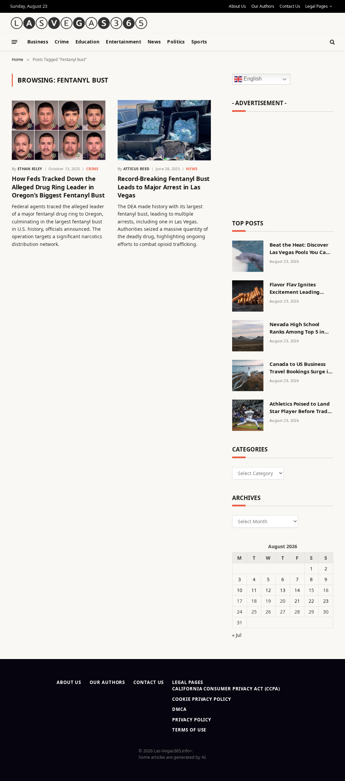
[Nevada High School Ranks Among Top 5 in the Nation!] (247, 335)
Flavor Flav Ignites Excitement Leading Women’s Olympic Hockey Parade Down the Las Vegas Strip (301, 288)
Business (37, 41)
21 (297, 601)
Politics (176, 41)
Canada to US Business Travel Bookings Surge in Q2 (300, 368)
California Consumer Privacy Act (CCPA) (226, 689)
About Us (237, 6)
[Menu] (15, 41)
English (252, 79)
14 (297, 590)
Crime (62, 41)
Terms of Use (189, 730)
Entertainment (123, 41)
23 (325, 601)
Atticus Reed (136, 168)
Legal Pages (316, 6)
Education (87, 41)
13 (282, 590)
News (154, 41)
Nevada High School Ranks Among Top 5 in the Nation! (297, 328)
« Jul (237, 635)
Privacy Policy (191, 720)
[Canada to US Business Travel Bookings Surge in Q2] (247, 375)
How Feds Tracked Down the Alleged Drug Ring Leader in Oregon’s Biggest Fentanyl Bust (58, 187)
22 (311, 601)
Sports (199, 41)
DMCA (179, 709)
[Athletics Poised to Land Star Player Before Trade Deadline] (247, 415)
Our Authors (262, 6)
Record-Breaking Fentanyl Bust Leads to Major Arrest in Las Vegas (164, 187)
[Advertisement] (256, 18)
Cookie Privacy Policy (201, 699)
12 (268, 590)
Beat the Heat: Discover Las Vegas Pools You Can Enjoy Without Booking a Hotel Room (301, 248)
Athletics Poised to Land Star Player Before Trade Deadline (300, 407)
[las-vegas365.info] (79, 23)
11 (254, 590)
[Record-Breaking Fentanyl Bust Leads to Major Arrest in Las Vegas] (164, 130)
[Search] (331, 42)
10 (239, 590)
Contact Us (290, 6)
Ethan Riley (30, 168)
